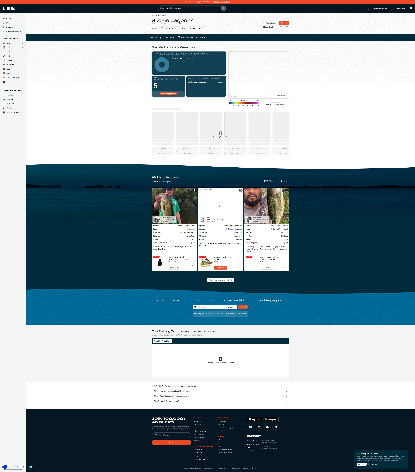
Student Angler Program (225, 452)
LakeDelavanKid (166, 217)
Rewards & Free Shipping (225, 428)
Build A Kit (162, 149)
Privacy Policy (235, 469)
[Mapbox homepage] (234, 96)
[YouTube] (267, 427)
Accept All (361, 464)
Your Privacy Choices (249, 469)
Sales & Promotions (200, 431)
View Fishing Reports (168, 94)
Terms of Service (222, 469)
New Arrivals (197, 421)
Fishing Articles (198, 456)
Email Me (175, 268)
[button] (220, 391)
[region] (259, 75)
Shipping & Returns (253, 444)
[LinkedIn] (259, 427)
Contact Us (250, 450)
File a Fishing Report (269, 23)
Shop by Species (199, 434)
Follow (285, 23)
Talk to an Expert (252, 441)
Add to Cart (222, 268)
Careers (220, 446)
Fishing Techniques (200, 459)
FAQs (248, 447)
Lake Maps (221, 424)
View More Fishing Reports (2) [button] (220, 280)
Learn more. (242, 314)
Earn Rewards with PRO (380, 8)
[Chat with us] (30, 467)
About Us (220, 439)
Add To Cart (163, 153)
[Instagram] (275, 427)
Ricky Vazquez (258, 217)
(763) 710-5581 (266, 446)
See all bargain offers (221, 2)
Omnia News (222, 443)
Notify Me (243, 307)
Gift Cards (197, 441)
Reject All (373, 464)
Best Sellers (197, 424)
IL (152, 15)
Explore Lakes (198, 452)
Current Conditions (169, 37)
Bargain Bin (197, 428)
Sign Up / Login (401, 8)
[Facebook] (250, 427)
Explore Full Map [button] (280, 95)
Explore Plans (222, 421)
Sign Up (171, 442)
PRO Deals (221, 431)
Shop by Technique (199, 437)
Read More (249, 251)
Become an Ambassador (225, 449)
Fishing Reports (198, 449)
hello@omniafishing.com (269, 448)
